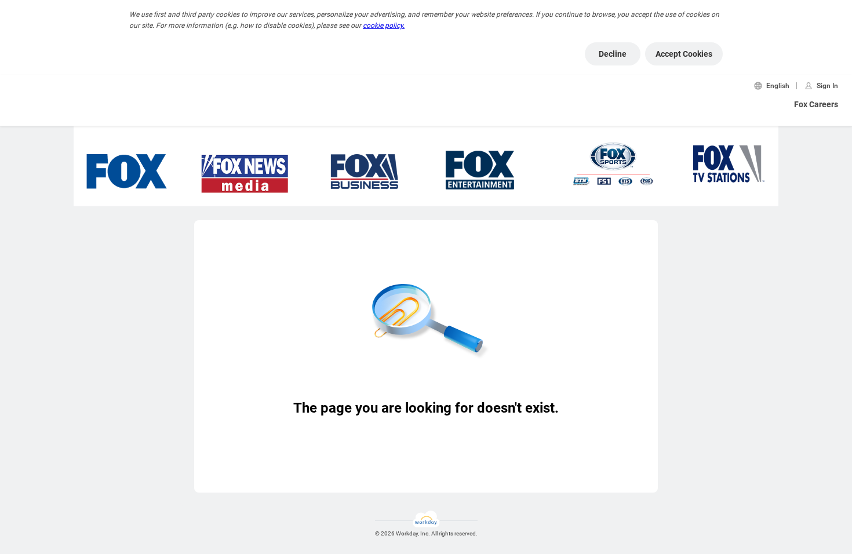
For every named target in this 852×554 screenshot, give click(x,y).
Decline (613, 54)
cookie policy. (384, 25)
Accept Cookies (684, 54)
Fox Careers (816, 104)
